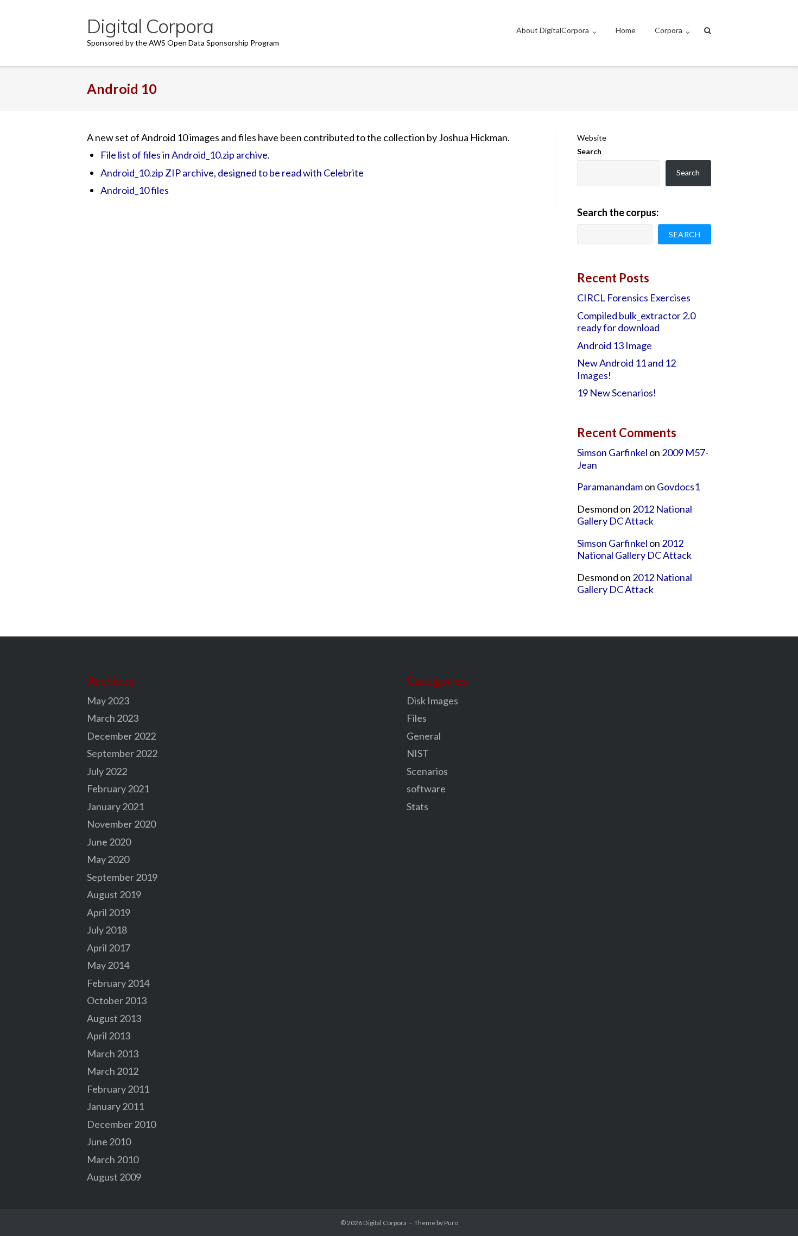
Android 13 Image (614, 345)
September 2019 (122, 877)
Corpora (668, 30)
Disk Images (432, 701)
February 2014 (118, 983)
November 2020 (121, 824)
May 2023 (108, 701)
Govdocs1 (678, 487)
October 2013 (117, 1000)
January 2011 (115, 1106)
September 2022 (122, 753)
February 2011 (118, 1089)
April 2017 (108, 948)
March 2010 (112, 1159)
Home (626, 30)
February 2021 (118, 788)
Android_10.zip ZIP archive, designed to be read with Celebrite (232, 173)
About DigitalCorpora (552, 30)
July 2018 (107, 930)
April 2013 (108, 1036)
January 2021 (115, 806)
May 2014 (108, 965)
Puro (451, 1223)
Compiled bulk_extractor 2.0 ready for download (636, 322)
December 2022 (121, 736)
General (424, 736)
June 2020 (109, 842)
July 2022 (107, 771)
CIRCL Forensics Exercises (634, 298)
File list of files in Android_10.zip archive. (185, 155)
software (426, 788)
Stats (417, 806)
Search (589, 151)
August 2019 (114, 894)
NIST (418, 753)
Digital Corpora (385, 1223)
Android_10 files (134, 190)
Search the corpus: (617, 212)
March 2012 (112, 1071)
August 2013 (114, 1018)
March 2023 (112, 718)
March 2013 (112, 1054)
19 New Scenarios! (616, 393)
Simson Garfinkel (612, 452)
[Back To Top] (771, 1209)
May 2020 (108, 859)
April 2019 (108, 912)
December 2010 (121, 1124)
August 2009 (114, 1177)
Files (417, 718)
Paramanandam (610, 487)
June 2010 (109, 1141)
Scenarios (427, 771)
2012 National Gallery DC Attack (634, 515)
